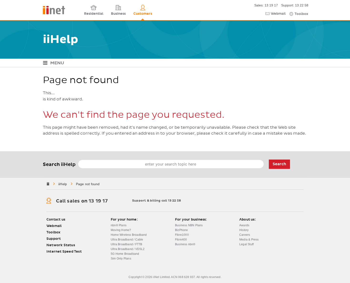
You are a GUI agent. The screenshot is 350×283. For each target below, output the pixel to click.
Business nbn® (185, 244)
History (244, 230)
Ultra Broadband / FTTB (126, 244)
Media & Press (249, 239)
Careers (244, 234)
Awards (244, 225)
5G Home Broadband (125, 253)
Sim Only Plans (121, 258)
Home (63, 184)
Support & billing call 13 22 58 (156, 200)
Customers (142, 13)
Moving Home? (121, 230)
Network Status (60, 245)
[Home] (62, 10)
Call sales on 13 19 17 (81, 201)
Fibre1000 (182, 234)
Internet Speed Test (64, 251)
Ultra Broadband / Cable (127, 239)
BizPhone (181, 230)
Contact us (55, 219)
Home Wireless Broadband (129, 234)
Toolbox (301, 14)
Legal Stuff (246, 244)
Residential (93, 13)
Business (118, 13)
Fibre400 (181, 239)
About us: (247, 219)
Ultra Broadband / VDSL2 (128, 249)
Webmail (278, 13)
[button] (175, 63)
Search (279, 164)
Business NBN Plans (189, 225)
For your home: (124, 219)
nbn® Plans (118, 225)
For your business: (191, 219)
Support (53, 239)
